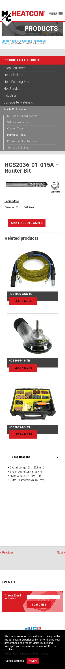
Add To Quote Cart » (27, 223)
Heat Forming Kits (16, 82)
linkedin (26, 629)
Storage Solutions (18, 147)
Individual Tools (16, 135)
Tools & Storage (22, 40)
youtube (39, 629)
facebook (30, 629)
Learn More (12, 201)
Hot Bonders (12, 88)
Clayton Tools (15, 128)
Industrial (10, 95)
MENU (53, 13)
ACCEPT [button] (33, 660)
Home (5, 40)
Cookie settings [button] (14, 660)
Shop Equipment (15, 68)
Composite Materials (18, 102)
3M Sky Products (17, 122)
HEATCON (22, 20)
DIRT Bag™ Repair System (22, 115)
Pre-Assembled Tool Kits (22, 141)
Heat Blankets (13, 75)
